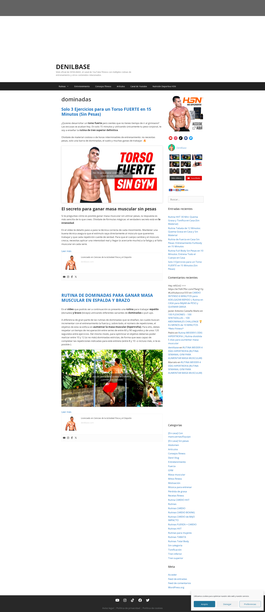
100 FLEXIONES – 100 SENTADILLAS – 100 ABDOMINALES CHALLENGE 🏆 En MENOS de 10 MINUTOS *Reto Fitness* (185, 321)
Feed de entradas (177, 579)
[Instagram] (68, 277)
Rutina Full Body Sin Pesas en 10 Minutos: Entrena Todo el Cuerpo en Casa (185, 254)
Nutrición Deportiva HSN (164, 86)
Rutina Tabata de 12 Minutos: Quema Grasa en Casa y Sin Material (184, 232)
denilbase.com (87, 261)
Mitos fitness (175, 478)
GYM (170, 470)
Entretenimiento (82, 86)
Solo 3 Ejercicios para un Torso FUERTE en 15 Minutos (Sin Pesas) (106, 111)
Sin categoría (175, 545)
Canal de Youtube (138, 86)
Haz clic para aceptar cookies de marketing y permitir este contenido (112, 174)
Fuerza (172, 466)
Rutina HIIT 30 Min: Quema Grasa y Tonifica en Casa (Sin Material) (183, 220)
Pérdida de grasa (177, 491)
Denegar (227, 604)
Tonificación (174, 549)
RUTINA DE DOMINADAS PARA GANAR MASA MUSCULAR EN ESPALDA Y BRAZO (107, 297)
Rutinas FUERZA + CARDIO (182, 524)
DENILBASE (73, 66)
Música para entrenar (180, 487)
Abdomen (173, 445)
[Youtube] (64, 277)
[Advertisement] (132, 36)
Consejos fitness (103, 86)
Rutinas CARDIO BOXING (181, 512)
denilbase (173, 347)
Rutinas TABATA (177, 537)
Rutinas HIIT (175, 528)
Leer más (66, 251)
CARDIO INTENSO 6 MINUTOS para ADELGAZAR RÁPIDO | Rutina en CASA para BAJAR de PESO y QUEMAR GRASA (185, 299)
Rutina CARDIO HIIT (179, 499)
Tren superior (175, 558)
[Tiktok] (132, 600)
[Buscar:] (186, 199)
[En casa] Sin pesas (178, 440)
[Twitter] (76, 277)
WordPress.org (176, 587)
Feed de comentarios (179, 583)
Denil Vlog (173, 457)
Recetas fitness (176, 495)
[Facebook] (72, 277)
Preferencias (250, 604)
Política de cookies (153, 608)
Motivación (174, 483)
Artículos (121, 86)
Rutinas (62, 86)
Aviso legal (108, 608)
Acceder (172, 574)
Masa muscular (176, 474)
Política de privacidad (128, 608)
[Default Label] (170, 138)
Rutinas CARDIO (176, 508)
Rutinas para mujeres (180, 532)
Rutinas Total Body (178, 541)
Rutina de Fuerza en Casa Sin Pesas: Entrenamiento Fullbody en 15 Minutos (185, 243)
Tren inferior (175, 553)
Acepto (204, 604)
